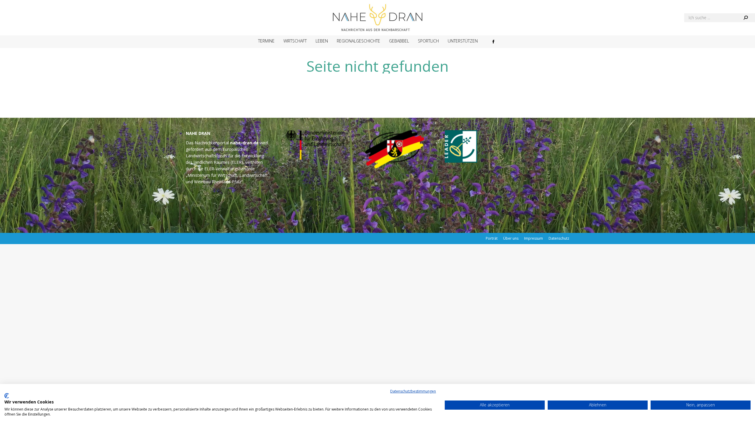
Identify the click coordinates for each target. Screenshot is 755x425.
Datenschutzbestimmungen (413, 391)
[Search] (745, 17)
